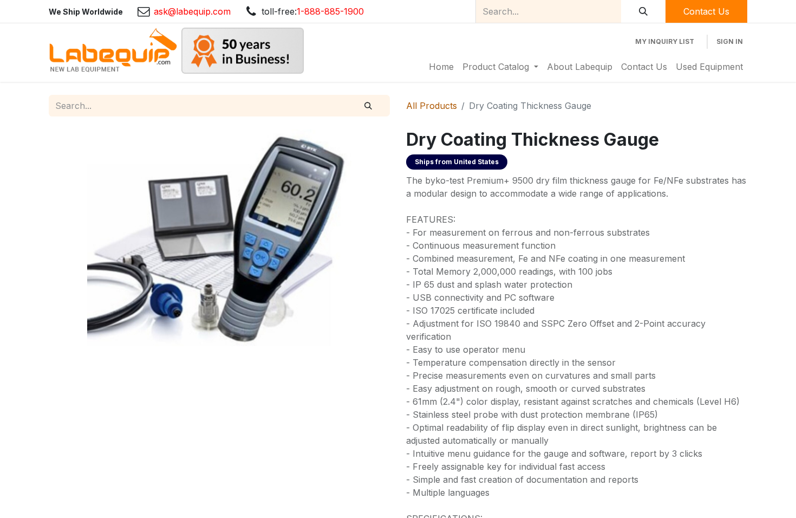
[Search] (643, 11)
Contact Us (706, 11)
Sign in (729, 41)
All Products (431, 105)
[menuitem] (441, 66)
